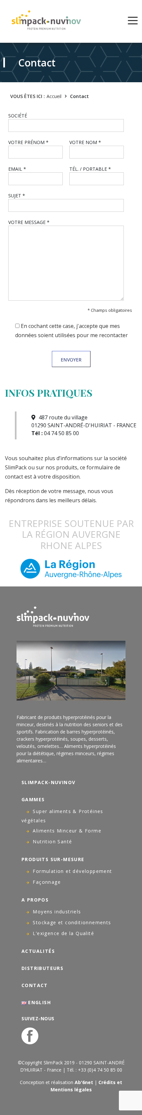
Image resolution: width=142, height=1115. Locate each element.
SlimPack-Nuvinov (48, 782)
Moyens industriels (57, 911)
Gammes (33, 799)
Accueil (54, 96)
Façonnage (47, 882)
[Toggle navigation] (133, 20)
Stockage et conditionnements (72, 922)
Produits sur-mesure (53, 859)
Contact (34, 985)
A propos (35, 900)
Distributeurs (42, 968)
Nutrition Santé (52, 841)
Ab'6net (84, 1082)
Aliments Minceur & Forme (67, 831)
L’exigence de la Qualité (63, 933)
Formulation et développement (72, 871)
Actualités (38, 951)
